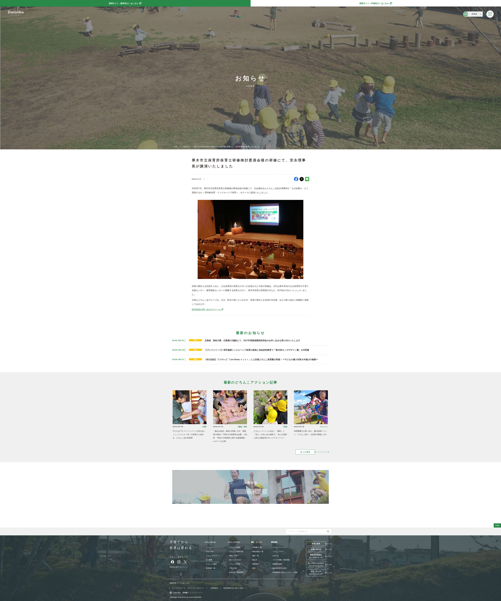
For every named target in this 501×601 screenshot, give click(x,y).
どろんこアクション (279, 547)
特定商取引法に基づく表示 (233, 588)
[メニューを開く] (490, 14)
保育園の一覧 (257, 547)
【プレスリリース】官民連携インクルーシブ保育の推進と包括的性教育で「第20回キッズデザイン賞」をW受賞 (257, 350)
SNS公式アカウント (179, 567)
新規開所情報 (277, 564)
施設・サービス (256, 542)
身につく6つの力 (235, 560)
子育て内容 (233, 568)
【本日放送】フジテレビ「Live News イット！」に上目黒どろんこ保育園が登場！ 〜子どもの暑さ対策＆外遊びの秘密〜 (261, 359)
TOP (175, 147)
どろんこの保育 (234, 547)
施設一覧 (255, 556)
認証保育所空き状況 (279, 568)
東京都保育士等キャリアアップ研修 (284, 572)
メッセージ (210, 547)
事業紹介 (255, 564)
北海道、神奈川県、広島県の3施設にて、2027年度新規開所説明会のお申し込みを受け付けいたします (252, 340)
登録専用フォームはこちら (180, 583)
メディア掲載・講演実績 (281, 560)
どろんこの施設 (211, 564)
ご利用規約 (214, 588)
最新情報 (274, 542)
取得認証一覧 (210, 568)
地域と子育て (233, 556)
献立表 (254, 560)
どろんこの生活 (234, 564)
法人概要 (209, 560)
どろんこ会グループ (179, 557)
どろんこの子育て (234, 542)
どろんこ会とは (210, 542)
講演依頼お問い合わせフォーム (208, 309)
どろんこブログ (277, 551)
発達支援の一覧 (257, 551)
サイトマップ (177, 588)
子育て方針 (210, 551)
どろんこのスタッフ (213, 556)
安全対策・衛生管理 (236, 572)
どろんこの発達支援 (236, 551)
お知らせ (186, 147)
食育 (253, 568)
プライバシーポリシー (196, 588)
